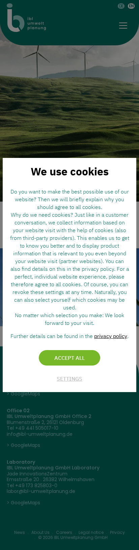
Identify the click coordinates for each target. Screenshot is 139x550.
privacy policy (110, 336)
